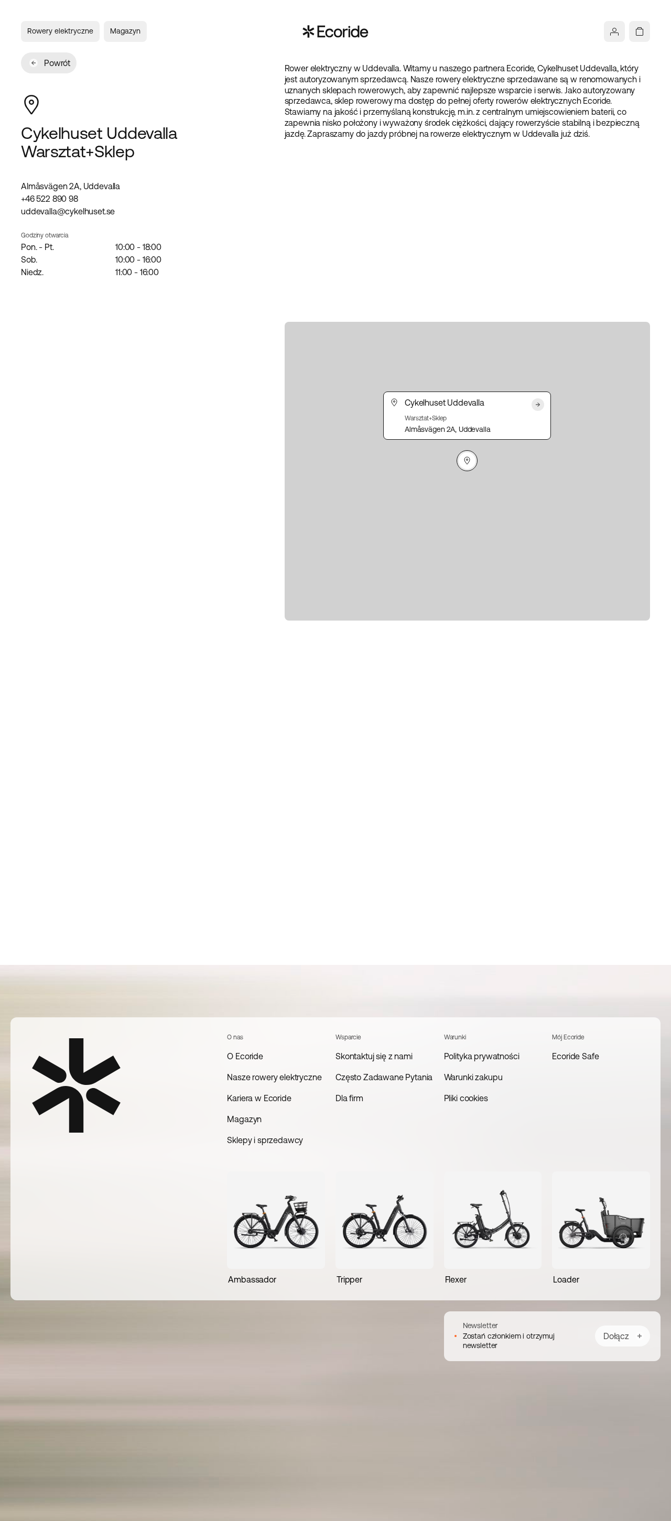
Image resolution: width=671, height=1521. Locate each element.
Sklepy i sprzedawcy (265, 1140)
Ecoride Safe (575, 1056)
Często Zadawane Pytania (384, 1077)
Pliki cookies (466, 1098)
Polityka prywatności (482, 1056)
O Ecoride (245, 1056)
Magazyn (125, 31)
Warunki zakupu (473, 1077)
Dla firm (349, 1098)
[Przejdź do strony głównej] (335, 31)
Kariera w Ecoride (259, 1098)
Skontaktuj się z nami (374, 1056)
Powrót (57, 63)
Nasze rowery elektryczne (274, 1077)
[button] (467, 460)
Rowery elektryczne (60, 31)
